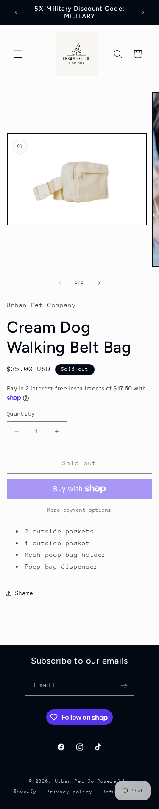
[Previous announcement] (16, 12)
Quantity (21, 413)
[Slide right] (98, 282)
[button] (18, 54)
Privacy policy (69, 792)
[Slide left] (60, 282)
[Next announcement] (143, 12)
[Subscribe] (123, 685)
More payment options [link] (79, 510)
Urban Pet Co (75, 781)
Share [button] (24, 593)
